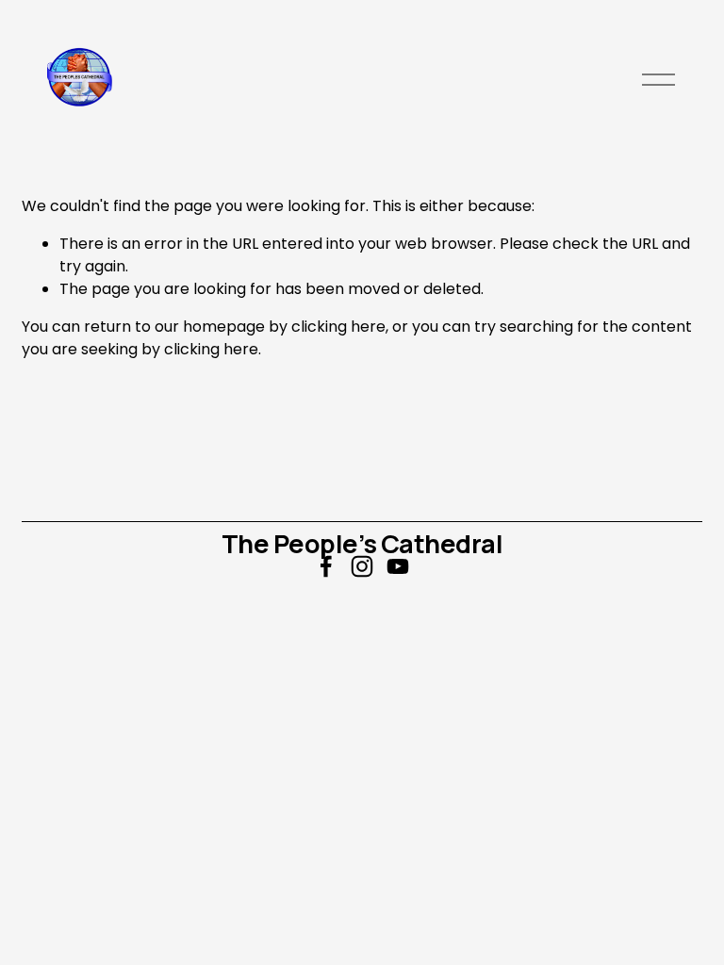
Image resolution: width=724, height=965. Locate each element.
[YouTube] (398, 566)
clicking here (338, 326)
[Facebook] (326, 566)
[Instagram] (362, 566)
